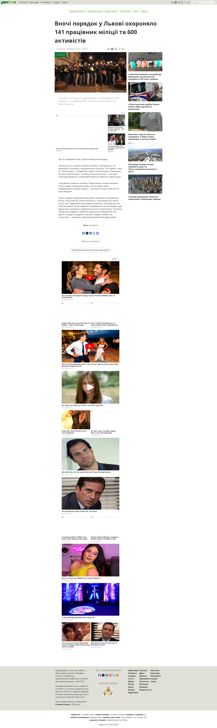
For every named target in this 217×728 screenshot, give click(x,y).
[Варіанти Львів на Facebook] (172, 2)
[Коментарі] (123, 49)
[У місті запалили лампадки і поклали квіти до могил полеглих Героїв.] (145, 184)
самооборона (93, 225)
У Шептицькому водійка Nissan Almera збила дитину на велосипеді (143, 106)
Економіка (46, 2)
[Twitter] (112, 49)
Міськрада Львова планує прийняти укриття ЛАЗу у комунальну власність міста (142, 168)
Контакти (144, 681)
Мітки (131, 684)
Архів (130, 687)
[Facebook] (108, 49)
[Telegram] (119, 49)
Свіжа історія (125, 11)
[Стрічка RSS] (188, 2)
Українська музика (95, 11)
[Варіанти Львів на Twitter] (175, 2)
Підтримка (144, 678)
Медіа (131, 681)
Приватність (145, 689)
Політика (23, 2)
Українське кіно (111, 11)
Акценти (132, 673)
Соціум (56, 2)
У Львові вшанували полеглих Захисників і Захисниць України (144, 198)
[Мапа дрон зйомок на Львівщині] (108, 692)
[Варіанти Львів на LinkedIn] (179, 2)
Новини (144, 11)
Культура (34, 2)
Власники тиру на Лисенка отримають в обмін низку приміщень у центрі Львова (142, 136)
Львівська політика (77, 11)
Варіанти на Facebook (90, 241)
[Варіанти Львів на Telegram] (185, 2)
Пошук (131, 689)
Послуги (143, 670)
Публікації (133, 670)
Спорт (65, 2)
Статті (136, 11)
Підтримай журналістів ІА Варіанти (91, 250)
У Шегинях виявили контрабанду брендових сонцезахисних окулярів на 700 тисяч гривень (144, 76)
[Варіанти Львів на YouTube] (182, 2)
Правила (143, 687)
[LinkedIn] (116, 49)
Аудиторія (133, 692)
